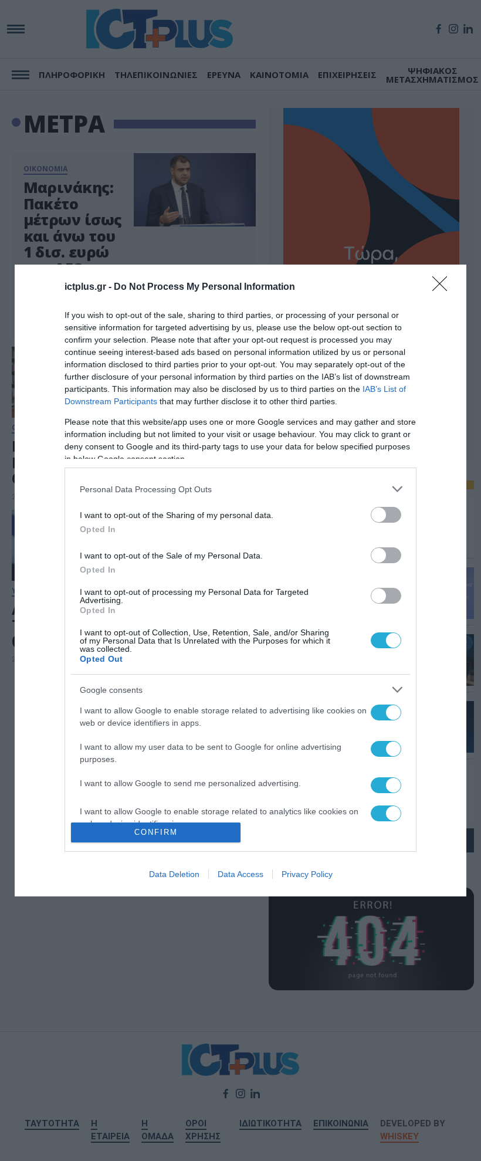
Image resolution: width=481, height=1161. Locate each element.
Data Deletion (174, 874)
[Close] (443, 287)
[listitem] (240, 489)
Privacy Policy (307, 874)
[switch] (386, 515)
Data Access (240, 874)
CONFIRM (156, 832)
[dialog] (240, 580)
